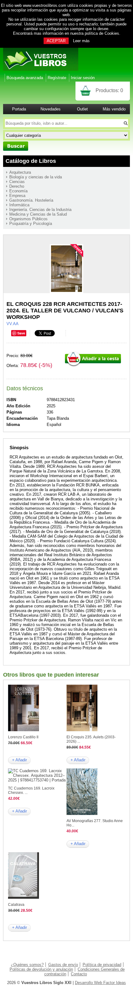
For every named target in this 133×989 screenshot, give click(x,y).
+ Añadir (19, 760)
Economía (18, 191)
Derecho (16, 186)
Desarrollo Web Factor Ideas (100, 982)
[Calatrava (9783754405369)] (23, 897)
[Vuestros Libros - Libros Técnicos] (40, 69)
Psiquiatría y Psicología (30, 223)
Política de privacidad (102, 964)
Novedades (51, 109)
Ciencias (17, 181)
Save (21, 333)
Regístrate (57, 77)
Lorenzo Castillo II (23, 737)
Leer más (81, 40)
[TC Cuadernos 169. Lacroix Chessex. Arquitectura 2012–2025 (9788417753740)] (37, 780)
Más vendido (114, 109)
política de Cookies (102, 33)
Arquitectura (20, 172)
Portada (19, 109)
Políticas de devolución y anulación (41, 969)
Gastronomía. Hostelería (31, 200)
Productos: (109, 90)
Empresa (17, 195)
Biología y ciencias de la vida (35, 177)
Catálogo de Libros (31, 161)
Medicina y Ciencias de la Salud (38, 214)
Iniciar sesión (83, 77)
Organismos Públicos (28, 219)
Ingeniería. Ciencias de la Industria (40, 209)
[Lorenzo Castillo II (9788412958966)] (23, 729)
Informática (19, 205)
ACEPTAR (56, 40)
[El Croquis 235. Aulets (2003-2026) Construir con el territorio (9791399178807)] (81, 729)
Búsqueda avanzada (24, 77)
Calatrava (16, 904)
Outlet (82, 109)
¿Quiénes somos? (27, 964)
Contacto (79, 974)
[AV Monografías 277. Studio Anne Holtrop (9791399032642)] (81, 813)
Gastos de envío (63, 964)
